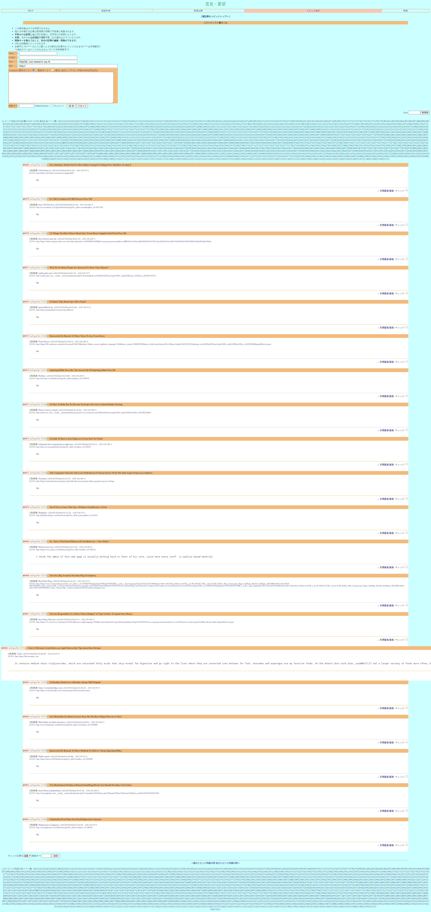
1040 (44, 156)
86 (410, 121)
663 (97, 143)
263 (70, 129)
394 (350, 132)
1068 (228, 156)
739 (81, 145)
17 (120, 121)
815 (65, 148)
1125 (215, 159)
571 (27, 140)
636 (377, 140)
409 (5, 134)
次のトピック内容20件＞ (228, 863)
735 (59, 145)
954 (388, 151)
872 (372, 148)
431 (124, 134)
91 (5, 124)
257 (38, 129)
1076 (281, 156)
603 (199, 140)
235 (345, 126)
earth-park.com (45, 273)
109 (91, 124)
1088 (360, 156)
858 (296, 148)
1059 (169, 156)
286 (194, 129)
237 (355, 126)
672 (145, 143)
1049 (104, 156)
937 (296, 151)
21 (137, 121)
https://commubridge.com (50, 688)
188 (91, 126)
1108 (104, 159)
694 (264, 143)
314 (345, 129)
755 (167, 145)
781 (307, 145)
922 (215, 151)
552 (350, 137)
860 (307, 148)
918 (194, 151)
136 (237, 124)
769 (242, 145)
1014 (301, 153)
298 (258, 129)
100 (43, 124)
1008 (262, 153)
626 (323, 140)
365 (194, 132)
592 (140, 140)
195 (129, 126)
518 (167, 137)
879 (409, 148)
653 (43, 143)
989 (150, 153)
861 (312, 148)
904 (118, 151)
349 (108, 132)
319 (372, 129)
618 (280, 140)
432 (129, 134)
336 (38, 132)
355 (140, 132)
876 (393, 148)
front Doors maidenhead (49, 790)
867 (345, 148)
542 (296, 137)
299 (264, 129)
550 (339, 137)
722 (415, 143)
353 (129, 132)
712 (361, 143)
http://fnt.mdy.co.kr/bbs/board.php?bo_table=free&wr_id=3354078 (62, 378)
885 (16, 151)
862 (318, 148)
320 (377, 129)
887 (27, 151)
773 (264, 145)
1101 (58, 159)
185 (75, 126)
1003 (229, 153)
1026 (380, 153)
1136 (287, 159)
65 (322, 121)
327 (415, 129)
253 (16, 129)
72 (351, 121)
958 (409, 151)
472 (345, 134)
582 (86, 140)
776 (280, 145)
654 (48, 143)
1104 (77, 159)
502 (81, 137)
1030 (406, 153)
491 (21, 137)
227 (302, 126)
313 (339, 129)
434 (140, 134)
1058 (163, 156)
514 (145, 137)
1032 (419, 153)
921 (210, 151)
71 (347, 121)
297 (253, 129)
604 (205, 140)
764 (215, 145)
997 (193, 153)
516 (156, 137)
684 (210, 143)
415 (38, 134)
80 (385, 121)
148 (302, 124)
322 (388, 129)
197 (140, 126)
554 (361, 137)
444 (194, 134)
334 (27, 132)
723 (420, 143)
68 (335, 121)
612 (248, 140)
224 (285, 126)
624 (312, 140)
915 (178, 151)
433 (135, 134)
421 (70, 134)
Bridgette (43, 512)
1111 (123, 159)
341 (65, 132)
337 (43, 132)
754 (161, 145)
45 (238, 121)
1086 (346, 156)
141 (264, 124)
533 (248, 137)
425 (91, 134)
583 (91, 140)
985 (128, 153)
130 (205, 124)
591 (135, 140)
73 (356, 121)
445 (199, 134)
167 (404, 124)
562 (404, 137)
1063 (195, 156)
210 (210, 126)
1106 (90, 159)
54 (276, 121)
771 (253, 145)
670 (135, 143)
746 (118, 145)
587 (113, 140)
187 (86, 126)
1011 (281, 153)
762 (205, 145)
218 (253, 126)
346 (91, 132)
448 (215, 134)
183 (65, 126)
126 (183, 124)
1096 (412, 156)
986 (133, 153)
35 (196, 121)
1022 (354, 153)
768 (237, 145)
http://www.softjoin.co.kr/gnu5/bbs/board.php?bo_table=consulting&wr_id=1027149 (69, 207)
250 (425, 126)
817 (75, 148)
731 (38, 145)
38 (208, 121)
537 (269, 137)
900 (97, 151)
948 (355, 151)
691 (248, 143)
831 (151, 148)
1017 (321, 153)
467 (318, 134)
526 (210, 137)
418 (54, 134)
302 (280, 129)
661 (86, 143)
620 (291, 140)
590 (129, 140)
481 (393, 134)
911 (156, 151)
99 (38, 124)
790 (355, 145)
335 (32, 132)
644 (420, 140)
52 (267, 121)
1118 (169, 159)
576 (54, 140)
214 (232, 126)
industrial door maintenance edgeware (56, 444)
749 (135, 145)
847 (237, 148)
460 (280, 134)
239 (366, 126)
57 (288, 121)
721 (409, 143)
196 (135, 126)
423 (81, 134)
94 (17, 124)
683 (205, 143)
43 (229, 121)
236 (350, 126)
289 (210, 129)
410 (11, 134)
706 (328, 143)
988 (144, 153)
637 (382, 140)
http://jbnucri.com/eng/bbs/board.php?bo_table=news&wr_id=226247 (63, 447)
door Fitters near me (48, 239)
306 (302, 129)
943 (328, 151)
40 (217, 121)
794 (377, 145)
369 (215, 132)
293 (232, 129)
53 (271, 121)
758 (183, 145)
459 (275, 134)
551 (345, 137)
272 (118, 129)
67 (330, 121)
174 (16, 126)
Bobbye (42, 376)
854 (275, 148)
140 (258, 124)
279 (156, 129)
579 (70, 140)
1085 (340, 156)
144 (280, 124)
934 (280, 151)
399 (377, 132)
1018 (327, 153)
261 (59, 129)
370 (221, 132)
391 (334, 132)
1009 (268, 153)
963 (9, 153)
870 (361, 148)
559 (388, 137)
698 (285, 143)
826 (124, 148)
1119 (176, 159)
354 (135, 132)
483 (404, 134)
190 (102, 126)
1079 (301, 156)
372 (232, 132)
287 (199, 129)
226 (296, 126)
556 (372, 137)
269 (102, 129)
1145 (346, 159)
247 (409, 126)
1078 (294, 156)
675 (161, 143)
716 (382, 143)
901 (102, 151)
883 (5, 151)
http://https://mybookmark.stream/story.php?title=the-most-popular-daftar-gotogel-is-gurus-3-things (75, 481)
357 (151, 132)
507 (108, 137)
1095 (406, 156)
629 (339, 140)
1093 (392, 156)
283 (178, 129)
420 (65, 134)
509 (118, 137)
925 (232, 151)
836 (178, 148)
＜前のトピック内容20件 (203, 863)
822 (102, 148)
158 (355, 124)
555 (366, 137)
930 (258, 151)
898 (86, 151)
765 (221, 145)
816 (70, 148)
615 (264, 140)
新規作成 (106, 10)
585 (102, 140)
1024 (367, 153)
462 (291, 134)
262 (65, 129)
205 (183, 126)
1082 (320, 156)
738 (75, 145)
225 (291, 126)
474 (355, 134)
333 (21, 132)
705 (323, 143)
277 (145, 129)
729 (27, 145)
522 (188, 137)
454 (248, 134)
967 (31, 153)
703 (312, 143)
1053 (130, 156)
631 (350, 140)
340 (59, 132)
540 (285, 137)
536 (264, 137)
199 (151, 126)
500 (70, 137)
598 (172, 140)
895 (70, 151)
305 (296, 129)
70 (343, 121)
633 (361, 140)
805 (11, 148)
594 (151, 140)
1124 (209, 159)
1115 (149, 159)
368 (210, 132)
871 (366, 148)
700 (296, 143)
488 (5, 137)
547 (323, 137)
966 (26, 153)
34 (191, 121)
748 (129, 145)
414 (32, 134)
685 (215, 143)
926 (237, 151)
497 (54, 137)
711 (355, 143)
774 (269, 145)
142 (269, 124)
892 (54, 151)
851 (258, 148)
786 (334, 145)
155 (339, 124)
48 (250, 121)
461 (285, 134)
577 (59, 140)
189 (97, 126)
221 (269, 126)
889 (38, 151)
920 (205, 151)
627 (328, 140)
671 (140, 143)
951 (372, 151)
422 (75, 134)
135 (232, 124)
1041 (51, 156)
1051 (117, 156)
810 (38, 148)
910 (151, 151)
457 (264, 134)
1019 (334, 153)
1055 (143, 156)
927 (242, 151)
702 (307, 143)
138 (248, 124)
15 (111, 121)
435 (145, 134)
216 (242, 126)
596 (161, 140)
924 (226, 151)
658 (70, 143)
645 (425, 140)
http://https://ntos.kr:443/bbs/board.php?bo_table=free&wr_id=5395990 (64, 759)
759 (188, 145)
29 (170, 121)
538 (275, 137)
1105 (84, 159)
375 (248, 132)
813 (54, 148)
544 (307, 137)
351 (118, 132)
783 (318, 145)
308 (312, 129)
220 (264, 126)
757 (178, 145)
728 (21, 145)
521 (183, 137)
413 (27, 134)
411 (16, 134)
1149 (373, 159)
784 (323, 145)
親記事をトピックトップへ (215, 16)
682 (199, 143)
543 (302, 137)
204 (178, 126)
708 (339, 143)
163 (382, 124)
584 (97, 140)
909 (145, 151)
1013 (295, 153)
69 (339, 121)
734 (54, 145)
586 (108, 140)
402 (393, 132)
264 (75, 129)
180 (48, 126)
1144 (340, 159)
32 (183, 121)
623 (307, 140)
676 (167, 143)
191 (108, 126)
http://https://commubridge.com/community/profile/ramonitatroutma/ (63, 690)
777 (285, 145)
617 (275, 140)
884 (11, 151)
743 (102, 145)
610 (237, 140)
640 (399, 140)
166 (399, 124)
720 (404, 143)
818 (81, 148)
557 (377, 137)
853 (269, 148)
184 (70, 126)
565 (420, 137)
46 (242, 121)
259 (48, 129)
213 (226, 126)
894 (65, 151)
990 (155, 153)
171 (425, 124)
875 (388, 148)
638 (388, 140)
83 (398, 121)
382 (285, 132)
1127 (228, 159)
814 (59, 148)
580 (75, 140)
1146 (353, 159)
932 (269, 151)
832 (156, 148)
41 (221, 121)
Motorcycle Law (46, 547)
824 (113, 148)
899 (91, 151)
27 (162, 121)
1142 (327, 159)
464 (302, 134)
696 (275, 143)
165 (393, 124)
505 (97, 137)
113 (113, 124)
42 (225, 121)
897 (81, 151)
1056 (149, 156)
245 (399, 126)
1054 (136, 156)
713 (366, 143)
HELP (30, 10)
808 (27, 148)
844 (221, 148)
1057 (156, 156)
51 (263, 121)
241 (377, 126)
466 (312, 134)
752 (151, 145)
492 (27, 137)
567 (5, 140)
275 (135, 129)
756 (172, 145)
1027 (387, 153)
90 (427, 121)
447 (210, 134)
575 (48, 140)
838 (188, 148)
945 (339, 151)
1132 (261, 159)
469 (328, 134)
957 (404, 151)
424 (86, 134)
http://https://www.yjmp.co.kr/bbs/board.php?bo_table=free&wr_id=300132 (66, 550)
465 (307, 134)
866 (339, 148)
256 (32, 129)
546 (318, 137)
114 (118, 124)
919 (199, 151)
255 (27, 129)
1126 (222, 159)
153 (328, 124)
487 (425, 134)
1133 (268, 159)
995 (182, 153)
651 (32, 143)
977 (85, 153)
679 (183, 143)
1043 (64, 156)
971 (53, 153)
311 (328, 129)
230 (318, 126)
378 (264, 132)
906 (129, 151)
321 (382, 129)
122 (161, 124)
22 (141, 121)
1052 (123, 156)
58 (292, 121)
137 (242, 124)
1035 (12, 156)
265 (81, 129)
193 (118, 126)
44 (234, 121)
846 (232, 148)
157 (350, 124)
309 (318, 129)
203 (172, 126)
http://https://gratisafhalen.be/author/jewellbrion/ (55, 310)
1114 (143, 159)
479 (382, 134)
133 (221, 124)
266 (86, 129)
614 (258, 140)
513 (140, 137)
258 (43, 129)
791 (361, 145)
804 (5, 148)
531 (237, 137)
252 (11, 129)
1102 (64, 159)
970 (47, 153)
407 (420, 132)
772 (258, 145)
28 (166, 121)
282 (172, 129)
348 (102, 132)
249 (420, 126)
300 (269, 129)
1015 (308, 153)
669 (129, 143)
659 (75, 143)
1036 (18, 156)
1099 (44, 159)
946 (345, 151)
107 (81, 124)
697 (280, 143)
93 (13, 124)
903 (113, 151)
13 (103, 121)
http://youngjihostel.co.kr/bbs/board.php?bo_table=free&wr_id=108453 (64, 827)
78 (377, 121)
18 (124, 121)
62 (309, 121)
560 (393, 137)
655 (54, 143)
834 (167, 148)
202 (167, 126)
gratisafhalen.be (46, 307)
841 (205, 148)
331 (11, 132)
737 (70, 145)
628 (334, 140)
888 (32, 151)
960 (420, 151)
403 (399, 132)
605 (210, 140)
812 (48, 148)
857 (291, 148)
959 (415, 151)
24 (149, 121)
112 (108, 124)
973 (63, 153)
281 (167, 129)
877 (399, 148)
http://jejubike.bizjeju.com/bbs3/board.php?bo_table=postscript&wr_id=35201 (67, 515)
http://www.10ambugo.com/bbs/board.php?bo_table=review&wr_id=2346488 (66, 725)
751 (145, 145)
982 (112, 153)
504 (91, 137)
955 (393, 151)
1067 (222, 156)
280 (161, 129)
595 (156, 140)
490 (16, 137)
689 (237, 143)
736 (65, 145)
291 (221, 129)
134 (226, 124)
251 (5, 129)
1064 (202, 156)
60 (301, 121)
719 (399, 143)
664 (102, 143)
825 (118, 148)
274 (129, 129)
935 (285, 151)
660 (81, 143)
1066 (215, 156)
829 (140, 148)
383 (291, 132)
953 (382, 151)
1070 (241, 156)
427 (102, 134)
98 (34, 124)
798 (399, 145)
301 (275, 129)
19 (128, 121)
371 (226, 132)
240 (372, 126)
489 (11, 137)
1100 (51, 159)
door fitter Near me (47, 619)
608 (226, 140)
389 (323, 132)
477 (372, 134)
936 (291, 151)
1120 (182, 159)
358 (156, 132)
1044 (71, 156)
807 (21, 148)
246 (404, 126)
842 (210, 148)
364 (188, 132)
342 (70, 132)
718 (393, 143)
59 (297, 121)
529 (226, 137)
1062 (189, 156)
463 (296, 134)
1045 (77, 156)
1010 (275, 153)
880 (415, 148)
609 (232, 140)
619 (285, 140)
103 (59, 124)
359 (161, 132)
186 (81, 126)
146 (291, 124)
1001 (216, 153)
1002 (222, 153)
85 (406, 121)
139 (253, 124)
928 (248, 151)
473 (350, 134)
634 (366, 140)
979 (96, 153)
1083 (327, 156)
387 (312, 132)
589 (124, 140)
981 (106, 153)
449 (221, 134)
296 (248, 129)
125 (178, 124)
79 (381, 121)
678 (178, 143)
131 (210, 124)
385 (302, 132)
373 (237, 132)
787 (339, 145)
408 (425, 132)
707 (334, 143)
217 (248, 126)
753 (156, 145)
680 (188, 143)
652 (38, 143)
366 (199, 132)
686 (221, 143)
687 (226, 143)
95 (21, 124)
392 (339, 132)
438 (161, 134)
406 (415, 132)
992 (166, 153)
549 (334, 137)
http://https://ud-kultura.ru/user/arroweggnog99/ (55, 173)
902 (108, 151)
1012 (288, 153)
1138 (301, 159)
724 (425, 143)
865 (334, 148)
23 (145, 121)
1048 (97, 156)
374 (242, 132)
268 (97, 129)
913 (167, 151)
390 (328, 132)
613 (253, 140)
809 (32, 148)
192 (113, 126)
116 (129, 124)
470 (334, 134)
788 (345, 145)
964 (15, 153)
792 (366, 145)
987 (139, 153)
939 (307, 151)
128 (194, 124)
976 (79, 153)
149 (307, 124)
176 (27, 126)
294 (237, 129)
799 (404, 145)
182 (59, 126)
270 (108, 129)
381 (280, 132)
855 (280, 148)
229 (312, 126)
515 (151, 137)
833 (161, 148)
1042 (58, 156)
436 (151, 134)
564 (415, 137)
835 (172, 148)
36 (200, 121)
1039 (38, 156)
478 (377, 134)
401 (388, 132)
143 (275, 124)
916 (183, 151)
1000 (209, 153)
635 (372, 140)
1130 (248, 159)
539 (280, 137)
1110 (117, 159)
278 (151, 129)
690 (242, 143)
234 (339, 126)
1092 (386, 156)
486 (420, 134)
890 (43, 151)
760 (194, 145)
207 (194, 126)
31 (179, 121)
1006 (249, 153)
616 (269, 140)
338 (48, 132)
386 (307, 132)
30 (175, 121)
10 (90, 121)
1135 (281, 159)
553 (355, 137)
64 (318, 121)
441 (178, 134)
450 (226, 134)
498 (59, 137)
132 (215, 124)
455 (253, 134)
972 (58, 153)
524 (199, 137)
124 (172, 124)
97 (30, 124)
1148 (366, 159)
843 (215, 148)
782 (312, 145)
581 (81, 140)
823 (108, 148)
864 (328, 148)
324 (399, 129)
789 (350, 145)
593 (145, 140)
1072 (255, 156)
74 (360, 121)
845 (226, 148)
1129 (241, 159)
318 (366, 129)
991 (160, 153)
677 (172, 143)
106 (75, 124)
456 (258, 134)
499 (65, 137)
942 (323, 151)
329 (425, 129)
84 (402, 121)
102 (54, 124)
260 (54, 129)
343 (75, 132)
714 (372, 143)
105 (70, 124)
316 (355, 129)
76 (368, 121)
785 (328, 145)
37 (204, 121)
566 (425, 137)
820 (91, 148)
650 (27, 143)
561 (399, 137)
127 (188, 124)
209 (205, 126)
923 (221, 151)
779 (296, 145)
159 (361, 124)
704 (318, 143)
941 (318, 151)
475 (361, 134)
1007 (255, 153)
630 (345, 140)
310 (323, 129)
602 (194, 140)
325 (404, 129)
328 (420, 129)
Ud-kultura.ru (45, 170)
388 (318, 132)
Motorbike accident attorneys (52, 722)
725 (5, 145)
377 (258, 132)
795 (382, 145)
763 (210, 145)
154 (334, 124)
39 (212, 121)
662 (91, 143)
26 (158, 121)
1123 (202, 159)
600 (183, 140)
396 (361, 132)
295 (242, 129)
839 (194, 148)
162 (377, 124)
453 (242, 134)
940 (312, 151)
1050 (110, 156)
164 (388, 124)
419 (59, 134)
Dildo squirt (44, 756)
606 (215, 140)
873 (377, 148)
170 (420, 124)
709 (345, 143)
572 (32, 140)
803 (425, 145)
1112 (130, 159)
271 (113, 129)
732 (43, 145)
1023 (360, 153)
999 (203, 153)
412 (21, 134)
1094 (399, 156)
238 (361, 126)
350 (113, 132)
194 (124, 126)
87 (414, 121)
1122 (195, 159)
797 (393, 145)
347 (97, 132)
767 (232, 145)
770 (248, 145)
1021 (347, 153)
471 (339, 134)
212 (221, 126)
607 (221, 140)
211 (215, 126)
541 (291, 137)
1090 (373, 156)
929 (253, 151)
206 (188, 126)
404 (404, 132)
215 (237, 126)
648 (16, 143)
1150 (379, 159)
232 (328, 126)
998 (198, 153)
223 (280, 126)
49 (255, 121)
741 (91, 145)
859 (302, 148)
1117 (163, 159)
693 (258, 143)
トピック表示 (313, 10)
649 (21, 143)
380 (275, 132)
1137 (294, 159)
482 (399, 134)
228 (307, 126)
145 (285, 124)
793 (372, 145)
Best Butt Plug (45, 581)
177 (32, 126)
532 (242, 137)
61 (305, 121)
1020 (341, 153)
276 (140, 129)
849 (248, 148)
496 (48, 137)
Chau (19, 653)
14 (107, 121)
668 (124, 143)
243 (388, 126)
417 (48, 134)
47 (246, 121)
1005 (242, 153)
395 (355, 132)
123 (167, 124)
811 (43, 148)
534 (253, 137)
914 (172, 151)
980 (101, 153)
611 (242, 140)
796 (388, 145)
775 (275, 145)
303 (285, 129)
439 (167, 134)
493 (32, 137)
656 (59, 143)
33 (187, 121)
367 (205, 132)
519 (172, 137)
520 (178, 137)
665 (108, 143)
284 (183, 129)
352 (124, 132)
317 (361, 129)
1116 (156, 159)
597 (167, 140)
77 (372, 121)
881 (420, 148)
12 (99, 121)
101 (48, 124)
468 (323, 134)
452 (237, 134)
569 (16, 140)
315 (350, 129)
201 (161, 126)
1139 (307, 159)
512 (135, 137)
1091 (379, 156)
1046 (84, 156)
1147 (360, 159)
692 (253, 143)
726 (11, 145)
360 (167, 132)
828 (135, 148)
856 (285, 148)
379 (269, 132)
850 (253, 148)
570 (21, 140)
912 (161, 151)
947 (350, 151)
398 (372, 132)
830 (145, 148)
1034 (5, 156)
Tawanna (43, 478)
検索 (405, 10)
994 (176, 153)
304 (291, 129)
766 (226, 145)
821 (97, 148)
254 (21, 129)
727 (16, 145)
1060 (176, 156)
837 (183, 148)
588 (118, 140)
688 (232, 143)
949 (361, 151)
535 (258, 137)
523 (194, 137)
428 (108, 134)
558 (382, 137)
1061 (182, 156)
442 (183, 134)
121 (156, 124)
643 (415, 140)
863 (323, 148)
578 (65, 140)
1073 (261, 156)
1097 (419, 156)
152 (323, 124)
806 (16, 148)
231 (323, 126)
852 (264, 148)
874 (382, 148)
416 (43, 134)
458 (269, 134)
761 (199, 145)
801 (415, 145)
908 (140, 151)
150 (312, 124)
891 (48, 151)
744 (108, 145)
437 (156, 134)
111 (102, 124)
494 (38, 137)
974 (69, 153)
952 (377, 151)
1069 (235, 156)
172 (5, 126)
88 (419, 121)
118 (140, 124)
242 (382, 126)
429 (113, 134)
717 (388, 143)
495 (43, 137)
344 (81, 132)
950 (366, 151)
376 (253, 132)
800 (409, 145)
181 (54, 126)
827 (129, 148)
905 (124, 151)
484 (409, 134)
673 (151, 143)
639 (393, 140)
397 (366, 132)
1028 (393, 153)
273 (124, 129)
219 (258, 126)
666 (113, 143)
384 (296, 132)
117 (135, 124)
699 (291, 143)
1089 (366, 156)
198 (145, 126)
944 (334, 151)
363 (183, 132)
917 (188, 151)
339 (54, 132)
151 (318, 124)
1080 (307, 156)
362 (178, 132)
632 (355, 140)
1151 (386, 159)
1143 (333, 159)
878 (404, 148)
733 (48, 145)
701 (302, 143)
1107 (97, 159)
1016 (314, 153)
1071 (248, 156)
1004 (236, 153)
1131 (255, 159)
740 (86, 145)
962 (4, 153)
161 (372, 124)
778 (291, 145)
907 (135, 151)
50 (259, 121)
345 (86, 132)
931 (264, 151)
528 (221, 137)
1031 (413, 153)
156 (345, 124)
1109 (110, 159)
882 (425, 148)
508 (113, 137)
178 (38, 126)
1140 (314, 159)
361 (172, 132)
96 (26, 124)
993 (171, 153)
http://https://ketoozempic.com (27, 656)
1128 (235, 159)
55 (280, 121)
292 (226, 129)
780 (302, 145)
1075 (274, 156)
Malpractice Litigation (49, 825)
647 (11, 143)
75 (364, 121)
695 (269, 143)
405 (409, 132)
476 (366, 134)
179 (43, 126)
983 (117, 153)
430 (118, 134)
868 (350, 148)
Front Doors (44, 341)
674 (156, 143)
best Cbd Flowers (46, 204)
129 (199, 124)
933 (275, 151)
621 (296, 140)
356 (145, 132)
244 (393, 126)
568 (11, 140)
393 (345, 132)
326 (409, 129)
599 (178, 140)
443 (188, 134)
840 (199, 148)
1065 (209, 156)
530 (232, 137)
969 (42, 153)
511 (129, 137)
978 (90, 153)
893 (59, 151)
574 (43, 140)
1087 (353, 156)
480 (388, 134)
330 (5, 132)
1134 (274, 159)
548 (328, 137)
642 (409, 140)
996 (187, 153)
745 (113, 145)
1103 (71, 159)
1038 (31, 156)
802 (420, 145)
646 (5, 143)
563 (409, 137)
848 (242, 148)
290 (215, 129)
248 (415, 126)
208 (199, 126)
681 (194, 143)
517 (161, 137)
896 (75, 151)
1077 (287, 156)
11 (95, 121)
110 (97, 124)
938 (302, 151)
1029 (400, 153)
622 (302, 140)
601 (188, 140)
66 (326, 121)
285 (188, 129)
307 (307, 129)
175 (21, 126)
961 (425, 151)
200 (156, 126)
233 (334, 126)
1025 (373, 153)
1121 (189, 159)
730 (32, 145)
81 (389, 121)
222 (275, 126)
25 (154, 121)
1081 (314, 156)
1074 (268, 156)
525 (205, 137)
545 (312, 137)
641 (404, 140)
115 (124, 124)
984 (123, 153)
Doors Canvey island (48, 410)
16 (116, 121)
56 (284, 121)
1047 (90, 156)
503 (86, 137)
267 (91, 129)
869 (355, 148)
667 (118, 143)
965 (20, 153)
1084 (333, 156)
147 (296, 124)
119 (145, 124)
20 (132, 121)
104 (65, 124)
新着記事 (198, 10)
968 (36, 153)
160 (366, 124)
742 (97, 145)
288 (205, 129)
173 (11, 126)
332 (16, 132)
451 (232, 134)
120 (151, 124)
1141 (320, 159)
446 (205, 134)
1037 (25, 156)
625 (318, 140)
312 (334, 129)
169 (415, 124)
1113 (136, 159)
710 (350, 143)
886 (21, 151)
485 (415, 134)
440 (172, 134)
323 (393, 129)
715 (377, 143)
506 (102, 137)
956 (399, 151)
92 (9, 124)
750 (140, 145)
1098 (425, 156)
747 (124, 145)
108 (86, 124)
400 (382, 132)
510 (124, 137)
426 (97, 134)
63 (313, 121)
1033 (426, 153)
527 (215, 137)
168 (409, 124)
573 (38, 140)
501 (75, 137)
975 (74, 153)
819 (86, 148)
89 (423, 121)
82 (393, 121)
